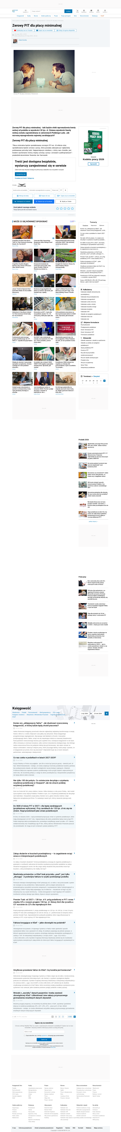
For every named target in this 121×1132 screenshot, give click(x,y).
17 (82, 380)
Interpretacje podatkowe (88, 367)
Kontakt (80, 1128)
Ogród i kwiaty (96, 1096)
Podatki (24, 712)
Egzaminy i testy (32, 1113)
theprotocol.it (96, 1117)
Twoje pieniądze (66, 16)
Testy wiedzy (31, 1121)
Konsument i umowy (49, 1092)
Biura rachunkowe (82, 1085)
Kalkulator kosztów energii (88, 306)
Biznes (36, 16)
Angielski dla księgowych (57, 714)
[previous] (53, 1017)
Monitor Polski (48, 1109)
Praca (45, 1096)
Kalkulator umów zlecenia (88, 301)
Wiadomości (16, 712)
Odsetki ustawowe (81, 1115)
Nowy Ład (55, 190)
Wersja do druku (24, 196)
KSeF (102, 16)
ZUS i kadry (32, 20)
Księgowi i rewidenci (18, 714)
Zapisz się (44, 1039)
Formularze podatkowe (87, 334)
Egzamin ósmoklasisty (34, 1119)
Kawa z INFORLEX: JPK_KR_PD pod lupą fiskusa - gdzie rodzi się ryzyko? (93, 281)
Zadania (14, 1111)
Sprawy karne (48, 1090)
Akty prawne (48, 1105)
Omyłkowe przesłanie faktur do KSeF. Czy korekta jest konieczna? (92, 267)
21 (97, 380)
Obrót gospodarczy (45, 712)
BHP (29, 1096)
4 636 (70, 1016)
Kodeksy (46, 1117)
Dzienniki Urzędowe (49, 1111)
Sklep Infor (47, 1098)
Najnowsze (94, 225)
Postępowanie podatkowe (88, 327)
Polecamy (82, 577)
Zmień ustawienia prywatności (44, 1128)
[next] (75, 1017)
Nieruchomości (84, 16)
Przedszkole (31, 1107)
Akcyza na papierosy (87, 362)
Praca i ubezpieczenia (66, 1092)
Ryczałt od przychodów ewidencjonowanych (87, 354)
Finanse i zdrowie (65, 1098)
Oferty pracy (96, 1119)
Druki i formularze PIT (87, 329)
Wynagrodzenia (41, 20)
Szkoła (30, 1109)
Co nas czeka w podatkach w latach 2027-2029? (92, 234)
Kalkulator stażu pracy (66, 1115)
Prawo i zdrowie (48, 1100)
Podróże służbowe (81, 1113)
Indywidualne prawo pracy (35, 1088)
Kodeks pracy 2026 (93, 159)
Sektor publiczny (46, 16)
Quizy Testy (84, 365)
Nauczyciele (31, 1111)
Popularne (85, 225)
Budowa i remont (97, 1094)
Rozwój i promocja (17, 1113)
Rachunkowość (85, 324)
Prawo (56, 16)
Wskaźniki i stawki (82, 1105)
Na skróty (95, 1105)
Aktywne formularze (91, 322)
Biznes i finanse (64, 1088)
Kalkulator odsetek (65, 1113)
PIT (61, 190)
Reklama (88, 1128)
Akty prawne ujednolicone (51, 1115)
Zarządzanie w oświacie (34, 1115)
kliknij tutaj (53, 1047)
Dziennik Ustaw (48, 1107)
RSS (74, 1128)
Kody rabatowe (96, 1111)
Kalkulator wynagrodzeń (88, 299)
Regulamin (59, 1128)
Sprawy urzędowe (49, 1094)
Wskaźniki (87, 338)
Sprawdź (93, 164)
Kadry (29, 16)
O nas (14, 1128)
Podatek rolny (85, 360)
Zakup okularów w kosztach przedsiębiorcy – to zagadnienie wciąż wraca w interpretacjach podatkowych (93, 248)
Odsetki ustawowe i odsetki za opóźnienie (93, 340)
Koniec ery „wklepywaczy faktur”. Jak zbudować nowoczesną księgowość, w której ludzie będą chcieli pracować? (93, 229)
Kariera (68, 1128)
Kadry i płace (15, 1115)
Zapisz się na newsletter (68, 196)
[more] (65, 190)
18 (86, 380)
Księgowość (20, 16)
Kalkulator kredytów (86, 309)
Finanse (95, 1092)
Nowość (93, 157)
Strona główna (16, 20)
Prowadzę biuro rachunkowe (84, 1090)
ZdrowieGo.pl (96, 1107)
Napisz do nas (45, 196)
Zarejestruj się (20, 174)
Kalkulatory (87, 289)
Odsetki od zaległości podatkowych (91, 314)
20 (93, 380)
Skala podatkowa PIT (87, 347)
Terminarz (87, 376)
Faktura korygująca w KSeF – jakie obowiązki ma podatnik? (90, 262)
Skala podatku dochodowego (84, 1117)
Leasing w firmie (64, 1096)
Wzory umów (96, 1113)
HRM (29, 1098)
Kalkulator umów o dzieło (88, 304)
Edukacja (95, 16)
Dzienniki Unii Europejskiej (51, 1113)
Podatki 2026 (84, 439)
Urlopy (30, 1094)
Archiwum (95, 1109)
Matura (30, 1117)
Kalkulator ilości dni (86, 316)
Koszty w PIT (84, 350)
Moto (75, 16)
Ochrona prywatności (25, 1128)
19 (90, 380)
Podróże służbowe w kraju (83, 1107)
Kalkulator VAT (85, 311)
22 (100, 380)
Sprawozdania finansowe (83, 1096)
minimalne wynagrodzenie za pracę (39, 190)
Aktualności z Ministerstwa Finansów (37, 714)
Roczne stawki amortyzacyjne (89, 357)
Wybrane (101, 225)
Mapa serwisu (98, 1128)
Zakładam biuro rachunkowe (84, 1088)
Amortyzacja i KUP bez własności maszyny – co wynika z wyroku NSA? (93, 276)
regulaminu (44, 1035)
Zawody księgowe (17, 1096)
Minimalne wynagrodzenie (83, 1109)
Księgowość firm (17, 1085)
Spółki (62, 1090)
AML (78, 1098)
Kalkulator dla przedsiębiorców (90, 297)
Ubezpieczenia (32, 1092)
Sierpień (96, 376)
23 (104, 380)
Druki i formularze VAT (87, 332)
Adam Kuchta (23, 40)
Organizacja (15, 1107)
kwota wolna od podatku (20, 190)
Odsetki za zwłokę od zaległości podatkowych (90, 344)
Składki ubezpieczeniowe (83, 1111)
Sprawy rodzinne (48, 1088)
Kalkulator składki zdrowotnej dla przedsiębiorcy (90, 293)
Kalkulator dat (85, 319)
